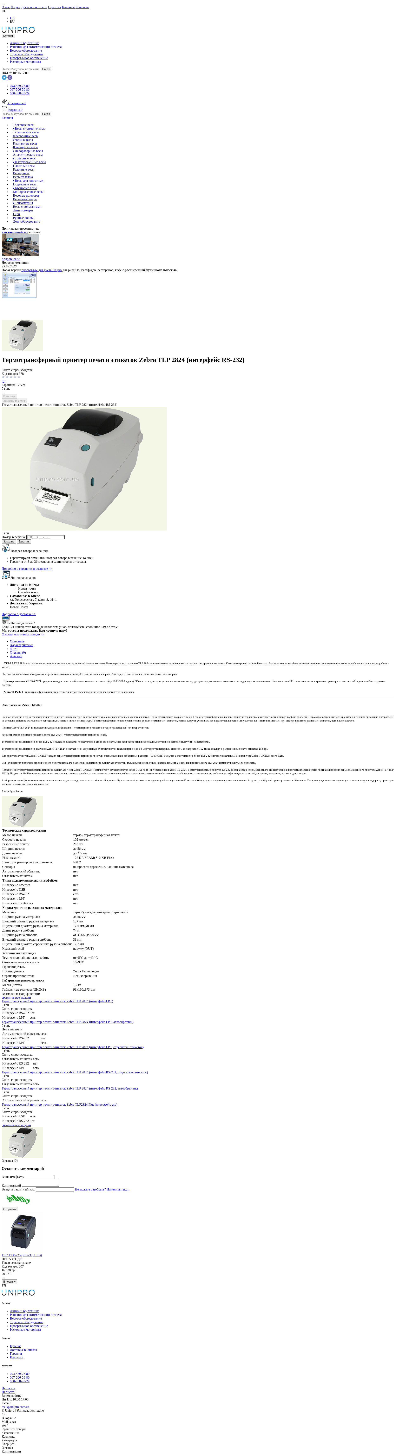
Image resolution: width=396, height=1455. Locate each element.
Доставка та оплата (23, 1350)
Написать (8, 1388)
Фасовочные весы (25, 136)
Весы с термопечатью (29, 128)
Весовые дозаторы (26, 195)
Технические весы (26, 132)
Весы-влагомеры (25, 199)
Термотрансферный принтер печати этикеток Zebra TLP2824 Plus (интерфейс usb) (59, 1104)
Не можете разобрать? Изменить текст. (102, 1189)
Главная (7, 118)
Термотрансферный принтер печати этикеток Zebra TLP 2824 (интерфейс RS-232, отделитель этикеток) (75, 1072)
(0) (3, 381)
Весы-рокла (21, 173)
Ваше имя (9, 1176)
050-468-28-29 (19, 93)
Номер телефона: (14, 537)
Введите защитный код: (19, 1189)
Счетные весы (23, 139)
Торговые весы (23, 125)
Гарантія (16, 1353)
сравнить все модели (16, 997)
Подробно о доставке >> (19, 614)
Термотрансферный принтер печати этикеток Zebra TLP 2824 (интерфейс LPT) (57, 1001)
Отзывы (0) (18, 652)
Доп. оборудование (26, 221)
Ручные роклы (23, 218)
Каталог (8, 35)
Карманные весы (25, 143)
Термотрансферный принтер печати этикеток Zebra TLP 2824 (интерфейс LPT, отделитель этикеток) (73, 1047)
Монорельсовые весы (28, 191)
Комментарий (12, 1185)
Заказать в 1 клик (14, 400)
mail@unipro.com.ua (15, 1407)
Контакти (16, 1357)
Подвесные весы (25, 184)
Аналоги (16, 656)
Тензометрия (23, 203)
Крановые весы (25, 188)
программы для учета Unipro (41, 270)
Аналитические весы (28, 154)
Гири (16, 214)
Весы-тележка (23, 177)
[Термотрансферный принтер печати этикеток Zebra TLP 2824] (22, 349)
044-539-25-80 (19, 86)
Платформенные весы (30, 162)
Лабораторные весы (28, 151)
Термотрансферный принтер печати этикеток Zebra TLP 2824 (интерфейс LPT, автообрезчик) (67, 1022)
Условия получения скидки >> (23, 634)
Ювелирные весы (25, 147)
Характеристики (21, 645)
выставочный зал (15, 232)
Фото (13, 648)
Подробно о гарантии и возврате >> (27, 568)
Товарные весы (25, 158)
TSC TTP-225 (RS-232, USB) (22, 1255)
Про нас (15, 1346)
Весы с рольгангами (27, 206)
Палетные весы (24, 165)
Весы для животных (28, 180)
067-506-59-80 (19, 89)
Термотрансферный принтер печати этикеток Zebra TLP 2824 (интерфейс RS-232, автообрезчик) (70, 1088)
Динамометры (23, 210)
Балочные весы (23, 169)
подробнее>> (11, 259)
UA (12, 18)
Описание (17, 641)
